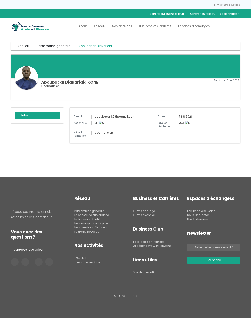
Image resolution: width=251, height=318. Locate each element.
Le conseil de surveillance (91, 215)
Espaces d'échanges (194, 26)
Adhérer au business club (167, 14)
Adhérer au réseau (202, 14)
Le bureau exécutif (87, 219)
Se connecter (229, 14)
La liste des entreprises (148, 242)
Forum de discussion (201, 211)
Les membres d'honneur (91, 227)
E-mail (78, 116)
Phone (161, 116)
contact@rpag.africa (227, 5)
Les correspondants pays (91, 223)
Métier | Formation (80, 134)
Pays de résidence (164, 124)
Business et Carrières (155, 26)
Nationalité (80, 122)
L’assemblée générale (89, 211)
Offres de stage (144, 211)
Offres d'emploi (144, 215)
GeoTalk (81, 258)
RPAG (133, 296)
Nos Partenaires (197, 219)
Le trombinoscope (86, 232)
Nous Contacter (198, 215)
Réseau (100, 26)
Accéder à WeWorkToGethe (152, 246)
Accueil (83, 26)
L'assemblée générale (53, 46)
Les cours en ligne (88, 262)
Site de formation (145, 272)
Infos (24, 115)
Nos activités (122, 26)
